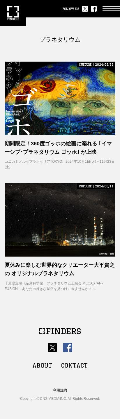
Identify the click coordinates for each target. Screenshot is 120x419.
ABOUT (42, 365)
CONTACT (74, 365)
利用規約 (60, 390)
